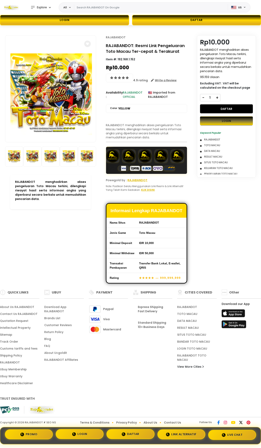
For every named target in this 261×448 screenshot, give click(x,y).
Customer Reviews (58, 325)
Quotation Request (14, 321)
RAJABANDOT (116, 37)
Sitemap (6, 335)
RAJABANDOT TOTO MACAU (191, 357)
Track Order (9, 342)
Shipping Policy (11, 355)
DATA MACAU (187, 321)
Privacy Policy (126, 422)
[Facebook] (218, 423)
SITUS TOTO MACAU (191, 335)
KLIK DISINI (148, 190)
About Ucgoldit (55, 353)
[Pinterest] (248, 423)
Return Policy (53, 332)
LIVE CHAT (235, 434)
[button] (87, 44)
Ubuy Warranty (11, 376)
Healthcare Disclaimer (16, 383)
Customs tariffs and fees (19, 348)
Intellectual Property (15, 328)
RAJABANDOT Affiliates (61, 360)
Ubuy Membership (13, 369)
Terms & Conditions (94, 422)
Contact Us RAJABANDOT (19, 314)
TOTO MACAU (187, 314)
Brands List (52, 318)
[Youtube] (233, 423)
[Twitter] (241, 423)
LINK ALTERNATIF (184, 434)
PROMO (32, 436)
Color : (120, 108)
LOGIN (65, 20)
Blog (47, 339)
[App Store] (234, 314)
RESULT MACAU (188, 328)
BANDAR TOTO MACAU (193, 342)
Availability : (114, 94)
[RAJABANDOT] (11, 7)
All (65, 7)
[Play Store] (234, 325)
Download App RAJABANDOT (55, 309)
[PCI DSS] (9, 410)
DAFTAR (226, 109)
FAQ (47, 346)
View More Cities (189, 367)
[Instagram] (225, 423)
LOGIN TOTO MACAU (192, 348)
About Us (150, 422)
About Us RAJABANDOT (17, 307)
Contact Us (172, 422)
